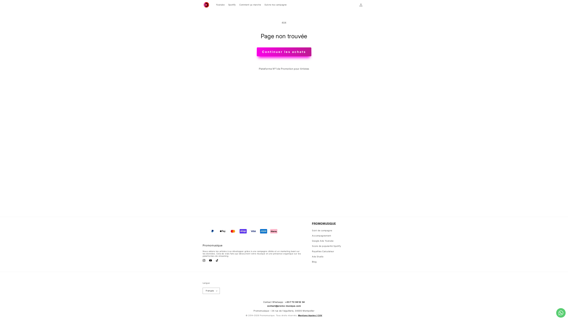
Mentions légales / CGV (310, 315)
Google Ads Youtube (323, 241)
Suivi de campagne (322, 230)
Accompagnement (321, 235)
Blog (314, 261)
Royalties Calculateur (323, 251)
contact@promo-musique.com (284, 306)
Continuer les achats (284, 52)
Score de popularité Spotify (326, 246)
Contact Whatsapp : (284, 302)
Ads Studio (317, 256)
